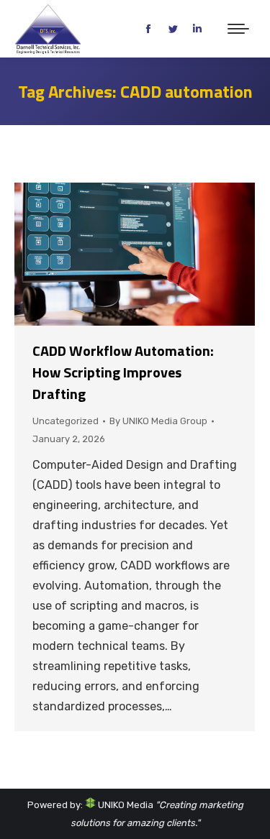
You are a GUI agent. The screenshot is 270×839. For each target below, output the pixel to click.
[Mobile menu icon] (238, 28)
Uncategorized (65, 421)
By (158, 421)
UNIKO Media (124, 804)
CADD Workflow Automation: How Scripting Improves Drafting (123, 372)
